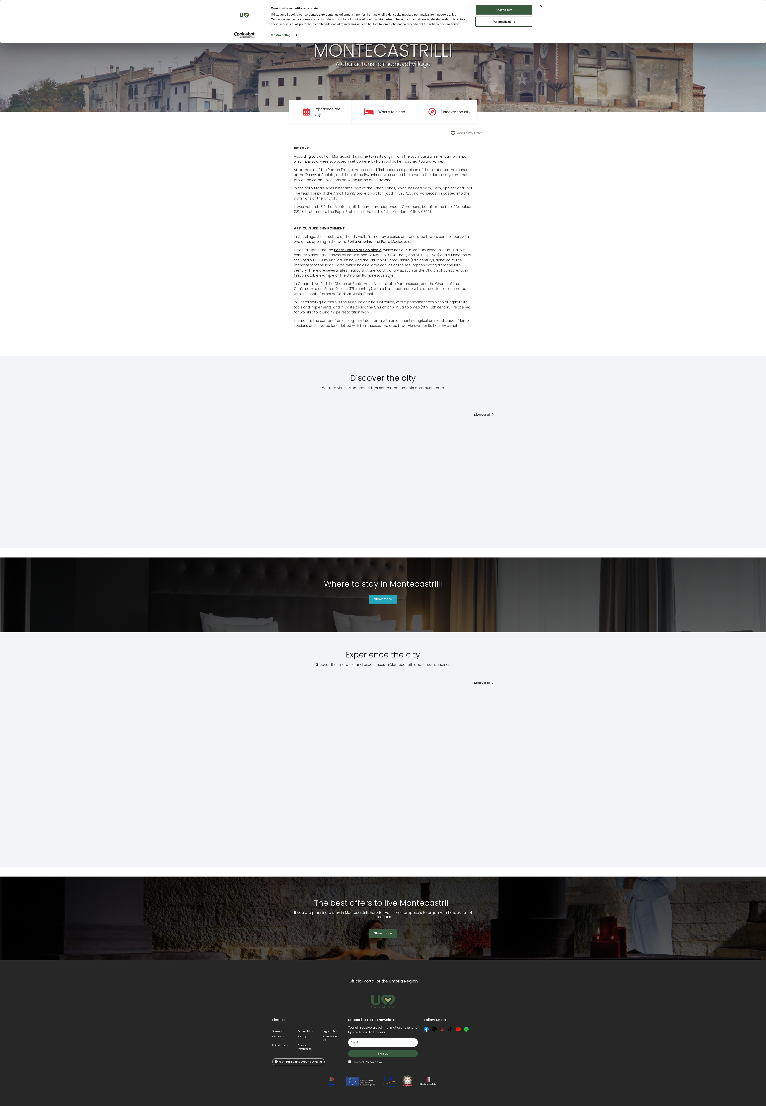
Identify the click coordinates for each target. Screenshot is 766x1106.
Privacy (302, 1036)
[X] (434, 1029)
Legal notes (330, 1031)
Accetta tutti (504, 10)
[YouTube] (458, 1029)
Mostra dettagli (281, 35)
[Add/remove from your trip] (332, 428)
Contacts (278, 1036)
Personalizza (502, 21)
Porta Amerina (359, 241)
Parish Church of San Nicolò (358, 250)
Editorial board (281, 1045)
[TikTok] (450, 1029)
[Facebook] (426, 1029)
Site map (277, 1031)
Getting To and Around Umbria (300, 1062)
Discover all (482, 415)
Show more (383, 599)
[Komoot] (466, 1029)
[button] (304, 1047)
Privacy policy (373, 1062)
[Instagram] (442, 1029)
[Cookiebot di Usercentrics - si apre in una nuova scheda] (244, 35)
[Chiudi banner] (541, 6)
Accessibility (305, 1031)
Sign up (383, 1054)
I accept (368, 1062)
